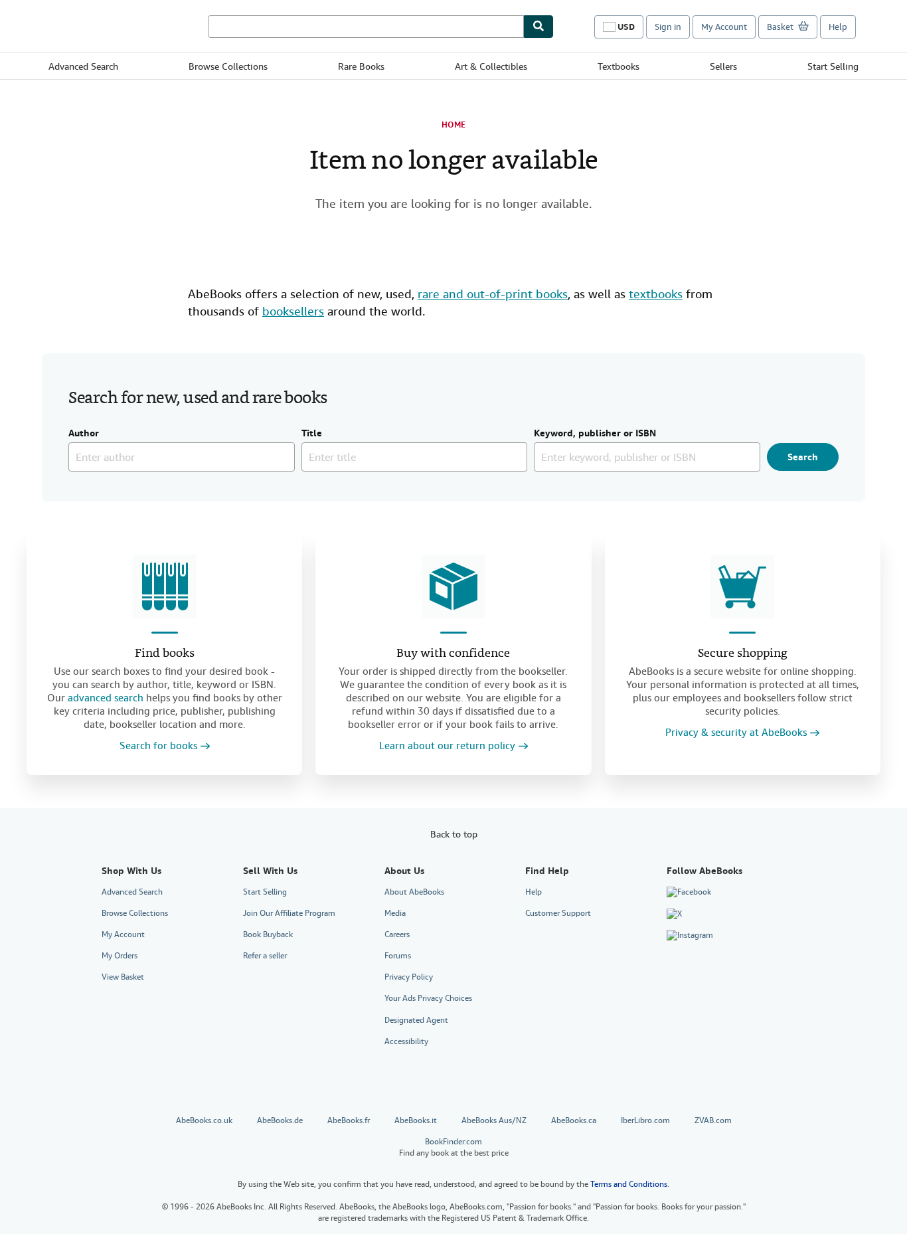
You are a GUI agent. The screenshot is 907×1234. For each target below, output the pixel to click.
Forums (397, 955)
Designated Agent (416, 1020)
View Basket (123, 977)
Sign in (668, 27)
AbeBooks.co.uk (204, 1120)
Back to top (453, 834)
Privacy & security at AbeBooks (736, 733)
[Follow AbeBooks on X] (674, 914)
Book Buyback (268, 934)
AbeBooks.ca (573, 1120)
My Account (724, 27)
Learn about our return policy (447, 746)
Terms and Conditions (628, 1184)
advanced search (105, 698)
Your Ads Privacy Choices (428, 998)
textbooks (656, 294)
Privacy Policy (408, 977)
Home (453, 125)
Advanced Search (83, 66)
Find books (165, 654)
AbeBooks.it (415, 1120)
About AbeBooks (414, 892)
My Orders (119, 955)
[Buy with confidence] (453, 586)
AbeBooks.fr (348, 1120)
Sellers (723, 66)
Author (83, 433)
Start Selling (833, 66)
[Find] (538, 26)
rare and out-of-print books (493, 294)
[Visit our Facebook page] (689, 892)
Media (395, 913)
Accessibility (406, 1041)
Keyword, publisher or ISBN (595, 433)
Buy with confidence (453, 654)
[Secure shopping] (742, 586)
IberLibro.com (645, 1120)
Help (838, 27)
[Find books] (165, 586)
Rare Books (361, 66)
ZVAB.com (713, 1120)
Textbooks (618, 66)
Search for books (158, 746)
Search (802, 457)
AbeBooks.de (280, 1120)
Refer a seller (265, 955)
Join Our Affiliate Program (289, 913)
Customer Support (558, 913)
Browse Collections (228, 66)
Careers (397, 934)
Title (311, 433)
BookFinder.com (454, 1147)
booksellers (293, 311)
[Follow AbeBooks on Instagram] (690, 935)
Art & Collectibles (491, 66)
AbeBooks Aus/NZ (494, 1120)
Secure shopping (742, 654)
